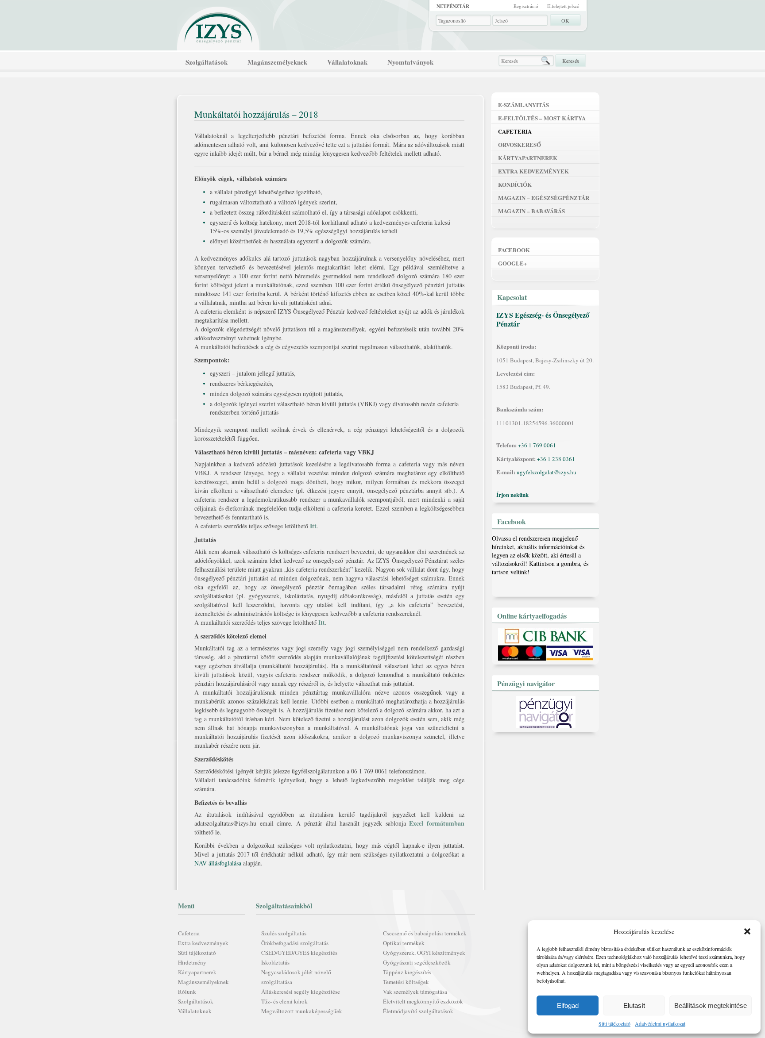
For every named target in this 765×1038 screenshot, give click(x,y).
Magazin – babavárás (531, 211)
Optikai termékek (404, 943)
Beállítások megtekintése (710, 1005)
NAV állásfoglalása (217, 863)
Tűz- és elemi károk (284, 1001)
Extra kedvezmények (203, 943)
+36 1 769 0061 (537, 445)
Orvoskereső (519, 144)
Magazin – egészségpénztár (543, 197)
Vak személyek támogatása (415, 992)
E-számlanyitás (523, 104)
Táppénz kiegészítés (407, 972)
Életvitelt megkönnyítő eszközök (423, 1001)
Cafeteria (189, 933)
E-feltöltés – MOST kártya (542, 118)
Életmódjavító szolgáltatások (418, 1011)
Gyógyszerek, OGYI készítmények (424, 953)
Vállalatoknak (347, 62)
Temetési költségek (406, 982)
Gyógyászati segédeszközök (417, 962)
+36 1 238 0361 (556, 459)
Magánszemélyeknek (277, 62)
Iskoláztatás (275, 962)
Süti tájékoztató (614, 1023)
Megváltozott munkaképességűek (301, 1011)
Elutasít (634, 1005)
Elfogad (568, 1005)
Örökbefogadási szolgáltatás (294, 943)
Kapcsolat (512, 297)
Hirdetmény (192, 962)
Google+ (512, 263)
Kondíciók (515, 184)
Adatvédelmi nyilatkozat (660, 1023)
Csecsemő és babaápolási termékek (425, 933)
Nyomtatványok (410, 62)
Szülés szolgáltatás (283, 933)
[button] (747, 931)
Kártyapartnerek (197, 972)
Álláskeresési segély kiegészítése (300, 992)
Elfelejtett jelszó (563, 6)
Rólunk (187, 992)
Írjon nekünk (512, 494)
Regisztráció (526, 6)
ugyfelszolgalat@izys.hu (546, 472)
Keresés (570, 60)
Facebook (514, 250)
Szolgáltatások (206, 62)
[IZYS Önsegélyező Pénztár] (219, 26)
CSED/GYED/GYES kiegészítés (299, 953)
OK (565, 20)
